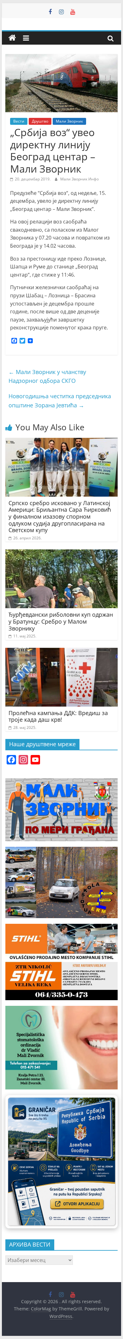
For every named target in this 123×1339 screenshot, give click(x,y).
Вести (18, 121)
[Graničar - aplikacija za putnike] (61, 1161)
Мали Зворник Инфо (79, 179)
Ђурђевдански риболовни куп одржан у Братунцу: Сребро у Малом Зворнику (61, 621)
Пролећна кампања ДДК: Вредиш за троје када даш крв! (58, 716)
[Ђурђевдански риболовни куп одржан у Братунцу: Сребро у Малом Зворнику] (61, 553)
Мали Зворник (69, 121)
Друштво (40, 121)
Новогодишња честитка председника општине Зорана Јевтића (60, 400)
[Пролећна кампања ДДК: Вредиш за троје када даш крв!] (61, 651)
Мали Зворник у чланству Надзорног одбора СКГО (47, 376)
